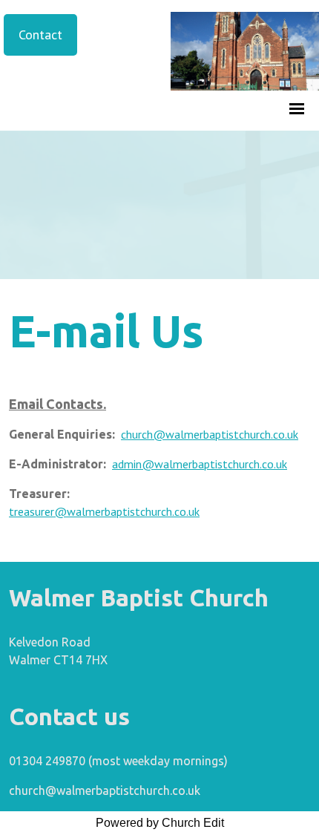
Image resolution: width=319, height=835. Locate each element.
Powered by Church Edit (160, 822)
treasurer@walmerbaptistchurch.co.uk (104, 511)
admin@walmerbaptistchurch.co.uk (199, 463)
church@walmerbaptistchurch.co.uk (209, 434)
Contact (40, 34)
